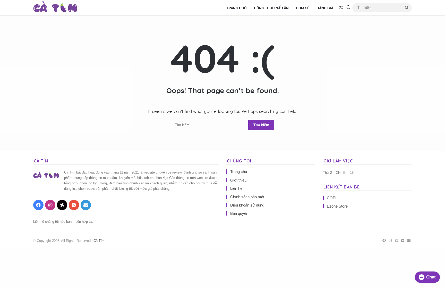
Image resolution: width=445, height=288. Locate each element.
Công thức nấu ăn (271, 7)
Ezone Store (337, 206)
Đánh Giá (324, 7)
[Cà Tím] (55, 7)
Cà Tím (99, 241)
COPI (331, 198)
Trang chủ (237, 7)
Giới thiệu (238, 180)
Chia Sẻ (302, 7)
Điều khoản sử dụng (247, 205)
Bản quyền (239, 213)
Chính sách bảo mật (247, 197)
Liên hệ (236, 188)
